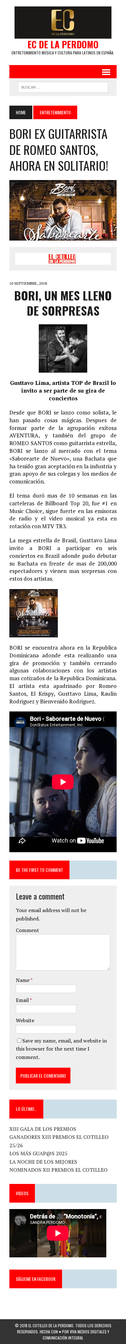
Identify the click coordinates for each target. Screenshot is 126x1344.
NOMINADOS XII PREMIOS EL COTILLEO (58, 1169)
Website (25, 1020)
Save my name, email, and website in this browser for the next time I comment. (61, 1049)
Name (23, 980)
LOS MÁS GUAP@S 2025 (38, 1153)
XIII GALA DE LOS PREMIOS (42, 1128)
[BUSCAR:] (63, 86)
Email (23, 1000)
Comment (27, 930)
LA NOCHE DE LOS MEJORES (43, 1161)
